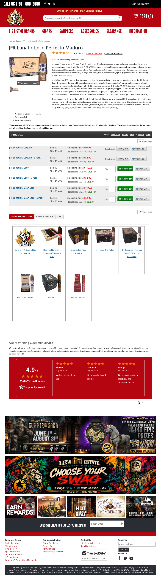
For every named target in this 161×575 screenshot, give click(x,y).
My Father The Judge (105, 250)
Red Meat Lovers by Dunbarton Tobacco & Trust (52, 253)
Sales (148, 134)
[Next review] (148, 375)
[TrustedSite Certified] (93, 555)
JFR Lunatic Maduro (25, 297)
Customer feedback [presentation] (44, 216)
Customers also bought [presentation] (21, 216)
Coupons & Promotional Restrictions (22, 560)
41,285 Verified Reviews (32, 381)
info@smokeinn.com (90, 543)
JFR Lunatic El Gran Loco (21, 187)
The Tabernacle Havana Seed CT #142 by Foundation (131, 253)
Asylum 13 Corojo (78, 297)
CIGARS (47, 31)
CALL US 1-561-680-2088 (22, 3)
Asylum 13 (51, 297)
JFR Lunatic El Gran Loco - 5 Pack (26, 197)
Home (11, 41)
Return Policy (11, 549)
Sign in (135, 4)
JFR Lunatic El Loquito (20, 147)
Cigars (18, 41)
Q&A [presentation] (59, 216)
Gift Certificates (12, 557)
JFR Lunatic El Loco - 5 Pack (23, 177)
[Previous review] (12, 375)
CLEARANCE (114, 31)
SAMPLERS (66, 31)
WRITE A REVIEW (94, 53)
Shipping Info (11, 546)
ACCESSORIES (90, 31)
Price (132, 134)
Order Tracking (12, 543)
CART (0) (146, 16)
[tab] (21, 216)
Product (125, 134)
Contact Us (85, 540)
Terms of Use (49, 549)
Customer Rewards (14, 554)
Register (144, 4)
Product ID (115, 134)
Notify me (123, 148)
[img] (32, 376)
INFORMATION (138, 31)
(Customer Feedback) (113, 53)
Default (141, 134)
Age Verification (12, 551)
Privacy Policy (49, 546)
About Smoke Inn (51, 543)
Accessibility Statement (53, 551)
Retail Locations (87, 546)
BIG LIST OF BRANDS (22, 31)
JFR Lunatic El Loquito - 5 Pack (24, 157)
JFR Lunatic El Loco (19, 167)
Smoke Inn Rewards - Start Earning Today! (79, 10)
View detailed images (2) (29, 83)
